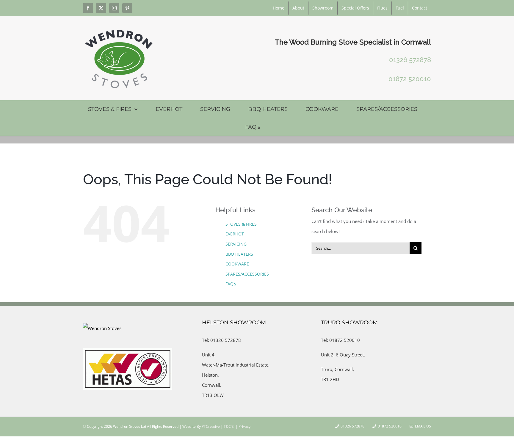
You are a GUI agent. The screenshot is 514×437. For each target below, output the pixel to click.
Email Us (422, 426)
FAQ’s (230, 284)
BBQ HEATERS (239, 254)
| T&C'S (227, 426)
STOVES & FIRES (241, 224)
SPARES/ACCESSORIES (247, 274)
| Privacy (242, 426)
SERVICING (236, 244)
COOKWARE (237, 264)
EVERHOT (234, 234)
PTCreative (210, 426)
